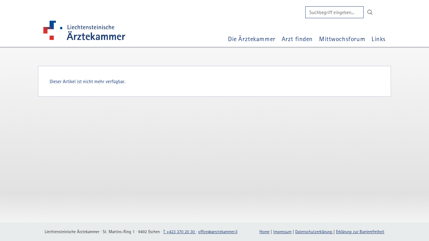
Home (264, 231)
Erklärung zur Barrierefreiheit (360, 231)
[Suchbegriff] (334, 12)
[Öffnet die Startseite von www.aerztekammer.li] (84, 32)
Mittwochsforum (342, 39)
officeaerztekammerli (217, 231)
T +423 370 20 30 (179, 231)
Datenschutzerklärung (314, 231)
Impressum (282, 231)
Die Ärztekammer (251, 39)
